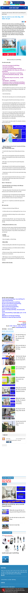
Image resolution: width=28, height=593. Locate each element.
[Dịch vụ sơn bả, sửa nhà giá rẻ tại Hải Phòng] (8, 370)
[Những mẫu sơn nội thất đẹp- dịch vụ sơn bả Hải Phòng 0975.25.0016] (8, 391)
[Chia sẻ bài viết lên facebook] (22, 22)
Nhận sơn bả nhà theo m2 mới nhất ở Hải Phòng (20, 379)
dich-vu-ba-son (9, 12)
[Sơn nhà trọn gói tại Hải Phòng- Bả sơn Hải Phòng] (8, 426)
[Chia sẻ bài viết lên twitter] (23, 22)
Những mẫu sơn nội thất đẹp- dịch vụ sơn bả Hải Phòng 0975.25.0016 (21, 389)
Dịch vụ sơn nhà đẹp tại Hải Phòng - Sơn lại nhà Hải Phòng (21, 347)
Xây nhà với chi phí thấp (14, 525)
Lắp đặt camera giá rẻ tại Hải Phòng (10, 553)
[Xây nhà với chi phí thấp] (5, 526)
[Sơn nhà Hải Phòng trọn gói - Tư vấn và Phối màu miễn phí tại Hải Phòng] (8, 339)
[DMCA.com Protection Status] (5, 562)
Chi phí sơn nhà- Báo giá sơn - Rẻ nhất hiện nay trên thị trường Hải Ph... (21, 358)
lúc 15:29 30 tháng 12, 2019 (20, 438)
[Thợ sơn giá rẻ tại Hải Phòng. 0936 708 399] (8, 413)
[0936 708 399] (3, 590)
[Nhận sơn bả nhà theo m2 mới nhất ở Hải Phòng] (8, 381)
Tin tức (4, 484)
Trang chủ (4, 12)
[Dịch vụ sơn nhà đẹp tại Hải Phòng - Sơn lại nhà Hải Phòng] (8, 349)
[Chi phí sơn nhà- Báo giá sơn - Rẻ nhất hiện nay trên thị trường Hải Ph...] (8, 360)
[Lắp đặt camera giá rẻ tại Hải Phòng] (13, 543)
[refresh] (25, 7)
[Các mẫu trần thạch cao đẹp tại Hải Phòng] (5, 519)
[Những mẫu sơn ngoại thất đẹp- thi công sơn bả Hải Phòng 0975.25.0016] (8, 402)
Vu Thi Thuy (8, 438)
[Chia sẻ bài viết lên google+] (25, 22)
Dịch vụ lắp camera (7, 532)
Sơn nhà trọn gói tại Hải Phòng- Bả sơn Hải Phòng (21, 423)
